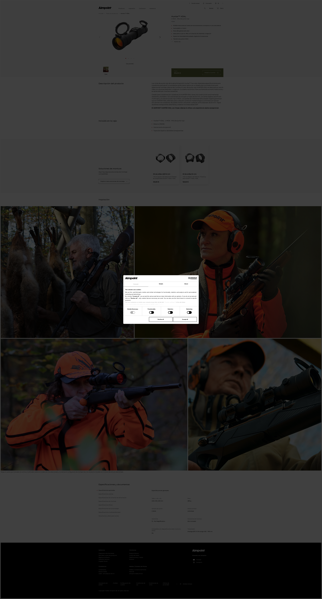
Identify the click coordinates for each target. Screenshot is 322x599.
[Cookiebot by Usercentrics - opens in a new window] (189, 278)
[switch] (151, 312)
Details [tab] (161, 284)
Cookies (160, 304)
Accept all (185, 319)
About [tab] (186, 284)
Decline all (161, 319)
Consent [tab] (135, 284)
